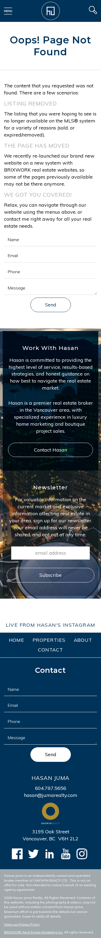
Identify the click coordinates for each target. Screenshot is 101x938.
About (83, 640)
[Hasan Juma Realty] (50, 10)
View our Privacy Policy (22, 924)
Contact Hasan (50, 450)
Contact (50, 650)
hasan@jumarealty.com (50, 795)
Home (17, 640)
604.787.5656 (50, 788)
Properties (49, 640)
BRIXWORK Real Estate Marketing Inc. (33, 932)
